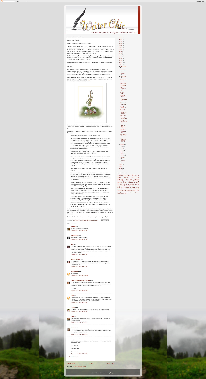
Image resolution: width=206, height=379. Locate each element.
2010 (120, 64)
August (122, 144)
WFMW (124, 193)
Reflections (131, 184)
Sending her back (123, 80)
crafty (125, 192)
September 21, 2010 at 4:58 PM (79, 302)
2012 (120, 60)
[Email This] (102, 220)
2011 (120, 62)
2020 (120, 47)
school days (123, 190)
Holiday (119, 182)
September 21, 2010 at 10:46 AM (79, 275)
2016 (120, 51)
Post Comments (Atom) (80, 366)
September (123, 76)
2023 (120, 41)
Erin (132, 177)
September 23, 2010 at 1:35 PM (79, 334)
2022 (120, 43)
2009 (120, 164)
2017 (120, 49)
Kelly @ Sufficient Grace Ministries (80, 280)
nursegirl (73, 226)
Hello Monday (130, 190)
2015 (120, 54)
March (122, 155)
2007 (120, 168)
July (122, 146)
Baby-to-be (127, 186)
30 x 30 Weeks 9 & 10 (123, 122)
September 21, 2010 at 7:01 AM (79, 239)
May (122, 150)
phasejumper (74, 271)
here (89, 80)
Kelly (72, 316)
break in (134, 190)
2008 (120, 166)
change (129, 181)
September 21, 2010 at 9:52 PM (79, 322)
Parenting (136, 181)
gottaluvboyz (74, 235)
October (123, 73)
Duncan (126, 177)
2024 (120, 39)
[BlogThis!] (103, 220)
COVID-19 (131, 192)
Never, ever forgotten (123, 103)
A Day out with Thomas (123, 126)
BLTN (137, 187)
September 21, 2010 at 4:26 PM (79, 290)
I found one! (123, 85)
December (123, 66)
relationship (121, 175)
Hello (122, 192)
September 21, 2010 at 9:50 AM (79, 266)
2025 (120, 37)
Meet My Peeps (130, 187)
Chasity (73, 307)
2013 (120, 58)
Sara (72, 244)
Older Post (110, 363)
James (133, 186)
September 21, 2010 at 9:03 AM (79, 254)
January (123, 160)
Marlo (72, 327)
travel (125, 184)
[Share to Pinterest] (108, 220)
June (122, 148)
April (122, 153)
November (123, 69)
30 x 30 (123, 187)
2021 (120, 45)
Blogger (112, 373)
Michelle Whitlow (75, 259)
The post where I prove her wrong (123, 111)
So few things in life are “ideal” (123, 140)
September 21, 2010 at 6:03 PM (79, 311)
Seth (129, 175)
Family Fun (131, 182)
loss (131, 179)
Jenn (72, 295)
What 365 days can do (123, 131)
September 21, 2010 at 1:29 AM (79, 230)
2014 (120, 56)
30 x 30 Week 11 (123, 107)
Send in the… (122, 93)
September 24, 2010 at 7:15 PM (79, 353)
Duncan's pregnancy (122, 189)
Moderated (123, 83)
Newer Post (71, 363)
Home (91, 363)
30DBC (125, 182)
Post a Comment (73, 357)
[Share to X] (105, 220)
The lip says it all (123, 135)
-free (128, 192)
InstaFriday (132, 189)
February (123, 157)
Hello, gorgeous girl (123, 89)
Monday (121, 193)
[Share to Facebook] (106, 220)
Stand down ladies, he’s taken (123, 117)
